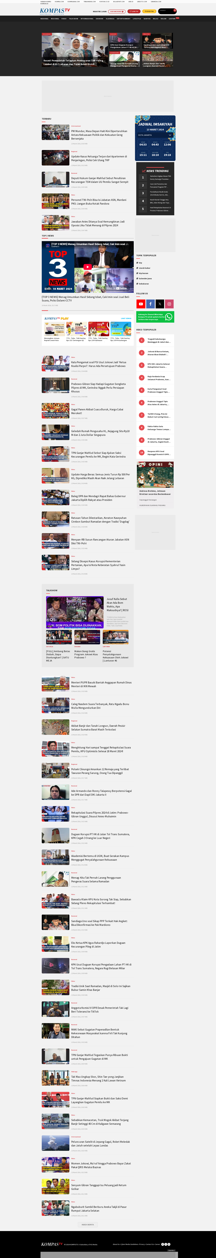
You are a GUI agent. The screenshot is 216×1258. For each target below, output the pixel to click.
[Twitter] (159, 305)
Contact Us (150, 1244)
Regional (74, 151)
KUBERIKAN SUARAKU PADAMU (152, 505)
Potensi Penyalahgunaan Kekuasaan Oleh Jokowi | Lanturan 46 (115, 656)
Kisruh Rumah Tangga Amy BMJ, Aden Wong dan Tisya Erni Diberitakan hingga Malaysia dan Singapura (159, 201)
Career (157, 1244)
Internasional (75, 126)
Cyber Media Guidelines (129, 1244)
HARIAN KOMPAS (45, 1)
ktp (140, 262)
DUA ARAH (77, 646)
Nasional (74, 173)
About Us (116, 1244)
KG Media (93, 1244)
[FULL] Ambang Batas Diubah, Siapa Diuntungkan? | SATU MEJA (58, 656)
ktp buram (143, 273)
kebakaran (143, 283)
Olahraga (74, 1072)
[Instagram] (169, 305)
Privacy (142, 1244)
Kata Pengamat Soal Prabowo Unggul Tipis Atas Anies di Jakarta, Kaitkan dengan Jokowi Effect (158, 390)
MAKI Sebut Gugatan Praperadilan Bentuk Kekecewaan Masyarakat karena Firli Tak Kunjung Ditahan (99, 1033)
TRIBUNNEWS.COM (90, 1)
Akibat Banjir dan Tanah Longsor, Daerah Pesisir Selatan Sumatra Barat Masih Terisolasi (157, 67)
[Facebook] (150, 305)
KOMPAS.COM (59, 1)
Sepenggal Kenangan (148, 500)
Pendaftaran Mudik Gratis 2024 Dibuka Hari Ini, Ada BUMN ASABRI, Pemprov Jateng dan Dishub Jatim (159, 193)
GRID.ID (130, 1)
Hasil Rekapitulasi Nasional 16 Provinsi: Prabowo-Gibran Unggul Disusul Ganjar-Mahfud (160, 209)
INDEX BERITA (88, 1225)
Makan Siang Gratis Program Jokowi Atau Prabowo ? (86, 654)
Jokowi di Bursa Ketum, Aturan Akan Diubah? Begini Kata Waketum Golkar (158, 353)
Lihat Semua (126, 318)
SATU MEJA (49, 646)
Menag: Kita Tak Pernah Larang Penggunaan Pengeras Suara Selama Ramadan (124, 65)
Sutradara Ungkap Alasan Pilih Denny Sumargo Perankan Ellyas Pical (160, 178)
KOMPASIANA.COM (74, 1)
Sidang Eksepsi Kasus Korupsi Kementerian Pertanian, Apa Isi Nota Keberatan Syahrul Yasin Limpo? (98, 565)
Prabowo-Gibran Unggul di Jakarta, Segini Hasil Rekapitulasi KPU (159, 440)
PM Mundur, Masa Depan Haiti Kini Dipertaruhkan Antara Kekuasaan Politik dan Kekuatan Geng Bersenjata (99, 134)
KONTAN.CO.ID (104, 1)
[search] (174, 10)
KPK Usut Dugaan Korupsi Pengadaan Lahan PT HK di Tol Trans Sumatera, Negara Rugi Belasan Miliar (123, 48)
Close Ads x (171, 1250)
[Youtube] (141, 305)
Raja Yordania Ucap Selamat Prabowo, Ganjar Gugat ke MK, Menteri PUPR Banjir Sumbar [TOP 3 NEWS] (159, 378)
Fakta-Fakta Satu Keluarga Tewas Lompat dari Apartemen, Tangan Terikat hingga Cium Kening (159, 428)
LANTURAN (106, 646)
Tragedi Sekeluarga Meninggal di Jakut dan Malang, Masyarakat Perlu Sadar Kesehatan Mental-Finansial (158, 340)
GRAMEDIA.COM (156, 1)
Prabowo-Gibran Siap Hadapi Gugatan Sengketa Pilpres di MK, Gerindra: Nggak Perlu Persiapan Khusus (98, 387)
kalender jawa (145, 278)
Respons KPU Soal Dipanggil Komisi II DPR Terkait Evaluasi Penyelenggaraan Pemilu (159, 453)
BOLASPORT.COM (118, 1)
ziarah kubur (144, 268)
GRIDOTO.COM (142, 1)
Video (73, 195)
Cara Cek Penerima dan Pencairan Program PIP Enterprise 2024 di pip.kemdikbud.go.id (158, 186)
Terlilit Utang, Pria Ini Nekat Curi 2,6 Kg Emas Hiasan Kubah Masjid (158, 415)
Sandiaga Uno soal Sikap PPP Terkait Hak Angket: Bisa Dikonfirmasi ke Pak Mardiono (157, 47)
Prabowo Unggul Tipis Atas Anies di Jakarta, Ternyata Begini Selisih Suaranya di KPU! (158, 403)
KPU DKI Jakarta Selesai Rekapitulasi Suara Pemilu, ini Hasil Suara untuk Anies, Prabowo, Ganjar (159, 365)
